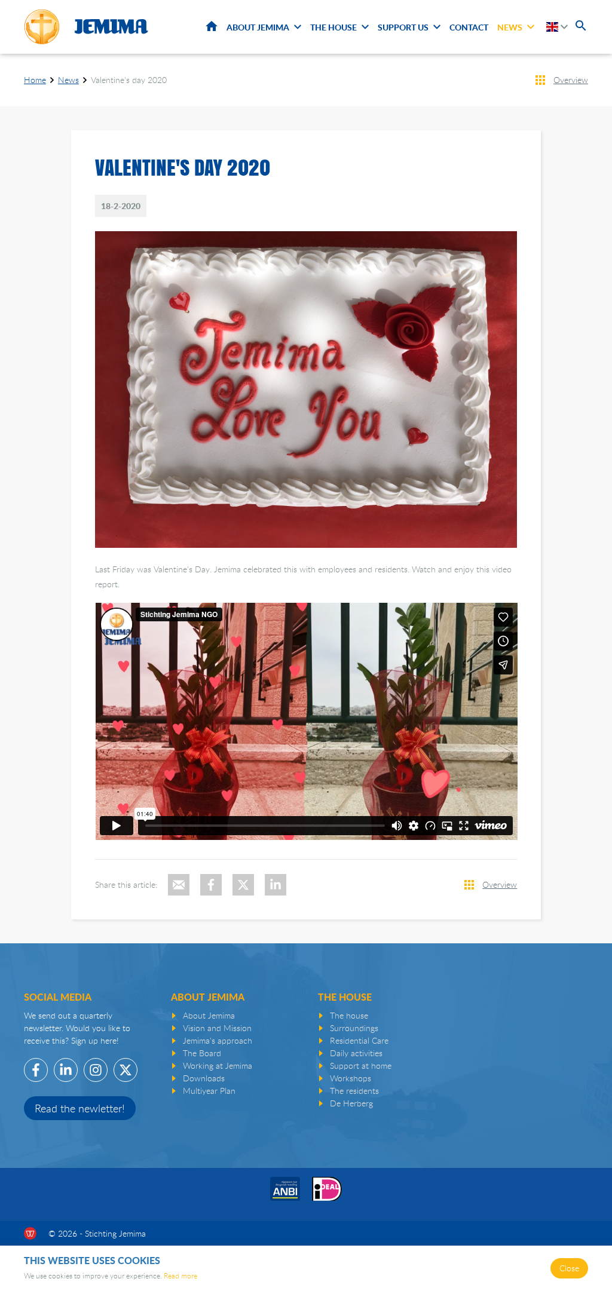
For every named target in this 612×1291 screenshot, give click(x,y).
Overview (570, 79)
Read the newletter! (80, 1108)
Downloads (204, 1078)
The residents (354, 1090)
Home (212, 26)
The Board (202, 1053)
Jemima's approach (217, 1040)
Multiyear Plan (209, 1090)
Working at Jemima (217, 1065)
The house (349, 1015)
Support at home (360, 1065)
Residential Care (359, 1040)
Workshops (350, 1078)
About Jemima (258, 27)
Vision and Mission (217, 1028)
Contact (468, 27)
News (509, 27)
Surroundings (354, 1028)
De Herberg (351, 1103)
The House (333, 27)
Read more (180, 1275)
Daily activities (356, 1053)
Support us (403, 27)
